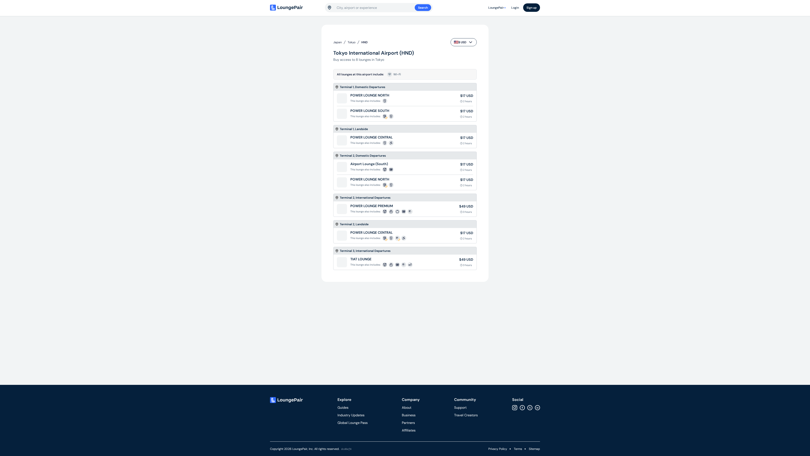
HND (364, 42)
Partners (408, 423)
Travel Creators (466, 415)
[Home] (295, 7)
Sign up (531, 8)
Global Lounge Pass (353, 423)
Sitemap (534, 449)
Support (460, 407)
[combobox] (376, 7)
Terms (518, 449)
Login (515, 8)
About (406, 407)
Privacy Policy (497, 449)
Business (409, 415)
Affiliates (409, 430)
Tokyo (351, 42)
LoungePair (497, 8)
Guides (343, 407)
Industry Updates (351, 415)
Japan (337, 42)
